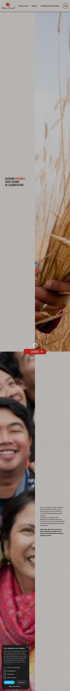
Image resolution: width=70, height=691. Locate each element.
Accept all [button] (9, 682)
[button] (15, 686)
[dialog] (15, 667)
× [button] (27, 647)
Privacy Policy (7, 664)
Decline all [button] (21, 682)
